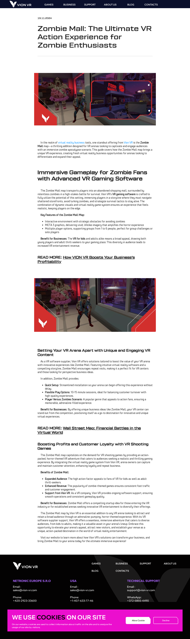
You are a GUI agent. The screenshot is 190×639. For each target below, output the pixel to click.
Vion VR (128, 142)
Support (90, 4)
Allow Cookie (138, 620)
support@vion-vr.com (141, 590)
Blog (130, 4)
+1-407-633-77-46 (81, 600)
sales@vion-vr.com (25, 590)
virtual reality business (71, 142)
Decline (165, 620)
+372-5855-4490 (138, 600)
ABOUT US (110, 4)
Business (69, 4)
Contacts (151, 4)
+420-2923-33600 (25, 600)
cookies (51, 617)
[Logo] (20, 6)
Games (48, 4)
